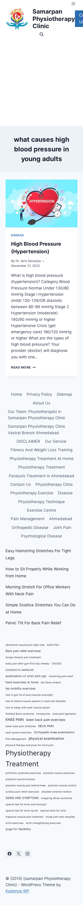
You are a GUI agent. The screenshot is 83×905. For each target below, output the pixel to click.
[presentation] (41, 203)
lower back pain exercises (45, 720)
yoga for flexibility (18, 829)
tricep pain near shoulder (60, 816)
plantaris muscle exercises (59, 773)
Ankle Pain (53, 644)
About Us (41, 403)
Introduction (43, 713)
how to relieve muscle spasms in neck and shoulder (36, 701)
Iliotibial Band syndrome (20, 713)
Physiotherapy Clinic (54, 484)
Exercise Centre (41, 510)
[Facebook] (9, 854)
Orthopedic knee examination (54, 732)
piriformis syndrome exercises (23, 773)
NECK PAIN (45, 726)
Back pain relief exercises (23, 651)
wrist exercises (15, 823)
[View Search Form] (41, 34)
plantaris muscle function (20, 779)
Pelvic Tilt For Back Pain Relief (33, 623)
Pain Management (27, 518)
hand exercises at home (22, 682)
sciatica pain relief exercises (22, 791)
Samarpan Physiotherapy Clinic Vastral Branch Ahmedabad (36, 429)
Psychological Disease (41, 536)
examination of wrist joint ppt (26, 676)
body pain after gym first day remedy (27, 663)
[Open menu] (73, 3)
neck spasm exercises (19, 732)
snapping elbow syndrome (56, 798)
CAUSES (57, 663)
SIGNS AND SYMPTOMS (22, 798)
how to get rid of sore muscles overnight (29, 694)
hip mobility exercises (21, 688)
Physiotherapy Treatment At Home (42, 458)
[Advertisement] (41, 82)
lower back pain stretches (21, 726)
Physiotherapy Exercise (31, 493)
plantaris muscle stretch (62, 785)
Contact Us (20, 484)
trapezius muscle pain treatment (24, 816)
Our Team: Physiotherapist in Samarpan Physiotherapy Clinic (36, 414)
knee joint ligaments (64, 713)
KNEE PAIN (15, 719)
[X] (18, 854)
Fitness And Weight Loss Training (41, 450)
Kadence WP (17, 891)
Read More (23, 367)
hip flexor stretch (51, 682)
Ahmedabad (60, 518)
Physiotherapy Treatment (41, 467)
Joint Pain (62, 527)
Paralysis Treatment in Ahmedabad (41, 476)
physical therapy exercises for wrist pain (29, 745)
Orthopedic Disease (30, 527)
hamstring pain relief (61, 676)
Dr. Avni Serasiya (28, 261)
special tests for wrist (53, 810)
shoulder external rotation (56, 791)
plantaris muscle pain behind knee (26, 785)
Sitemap (64, 394)
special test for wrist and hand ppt (26, 804)
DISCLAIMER (28, 441)
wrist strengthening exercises (43, 823)
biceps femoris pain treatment (23, 657)
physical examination (46, 738)
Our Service (55, 441)
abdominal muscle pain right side (25, 644)
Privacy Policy (39, 394)
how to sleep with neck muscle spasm (28, 707)
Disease (17, 235)
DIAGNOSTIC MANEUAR (20, 670)
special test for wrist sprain (22, 810)
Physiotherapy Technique (41, 501)
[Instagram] (27, 854)
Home (16, 394)
